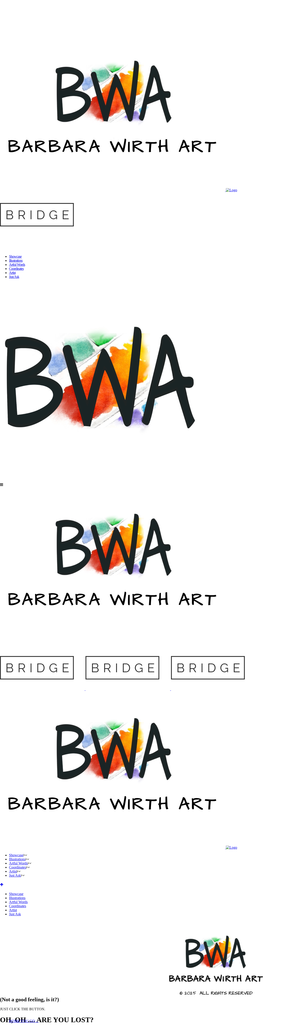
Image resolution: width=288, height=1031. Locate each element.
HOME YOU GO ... (23, 1021)
